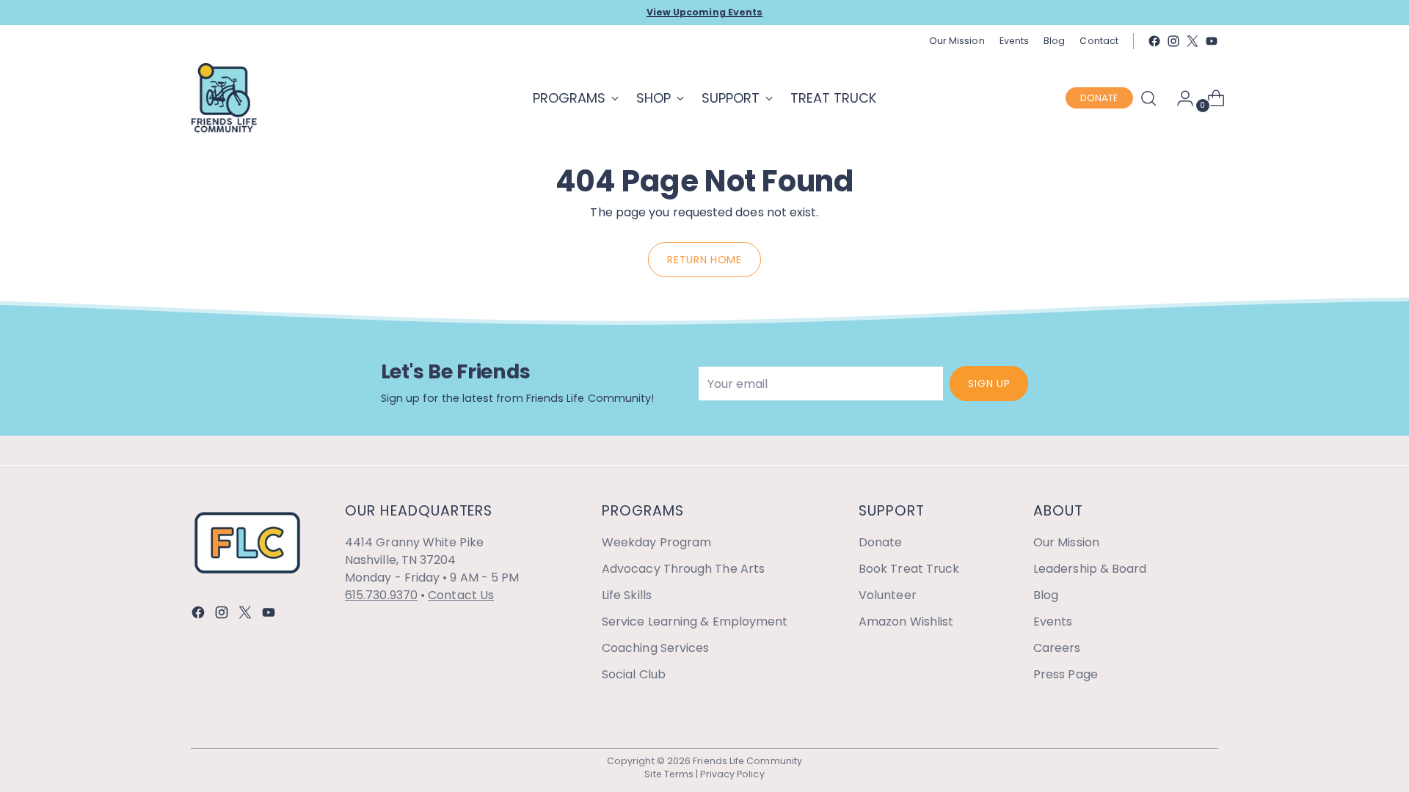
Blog (1045, 595)
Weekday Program (656, 542)
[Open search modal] (1148, 98)
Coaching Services (655, 647)
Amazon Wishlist (906, 621)
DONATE (1099, 98)
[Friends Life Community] (224, 98)
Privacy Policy (732, 774)
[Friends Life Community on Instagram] (1173, 41)
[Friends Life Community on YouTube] (1211, 41)
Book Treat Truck (909, 568)
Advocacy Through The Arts (683, 568)
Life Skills (627, 595)
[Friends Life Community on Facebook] (1154, 41)
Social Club (634, 674)
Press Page (1065, 674)
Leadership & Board (1089, 568)
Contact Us (461, 595)
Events (1052, 621)
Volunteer (888, 595)
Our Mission (1066, 542)
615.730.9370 (381, 595)
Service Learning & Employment (694, 621)
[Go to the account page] (1179, 98)
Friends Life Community (747, 761)
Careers (1057, 647)
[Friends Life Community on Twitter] (1192, 41)
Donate (880, 542)
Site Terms (668, 774)
